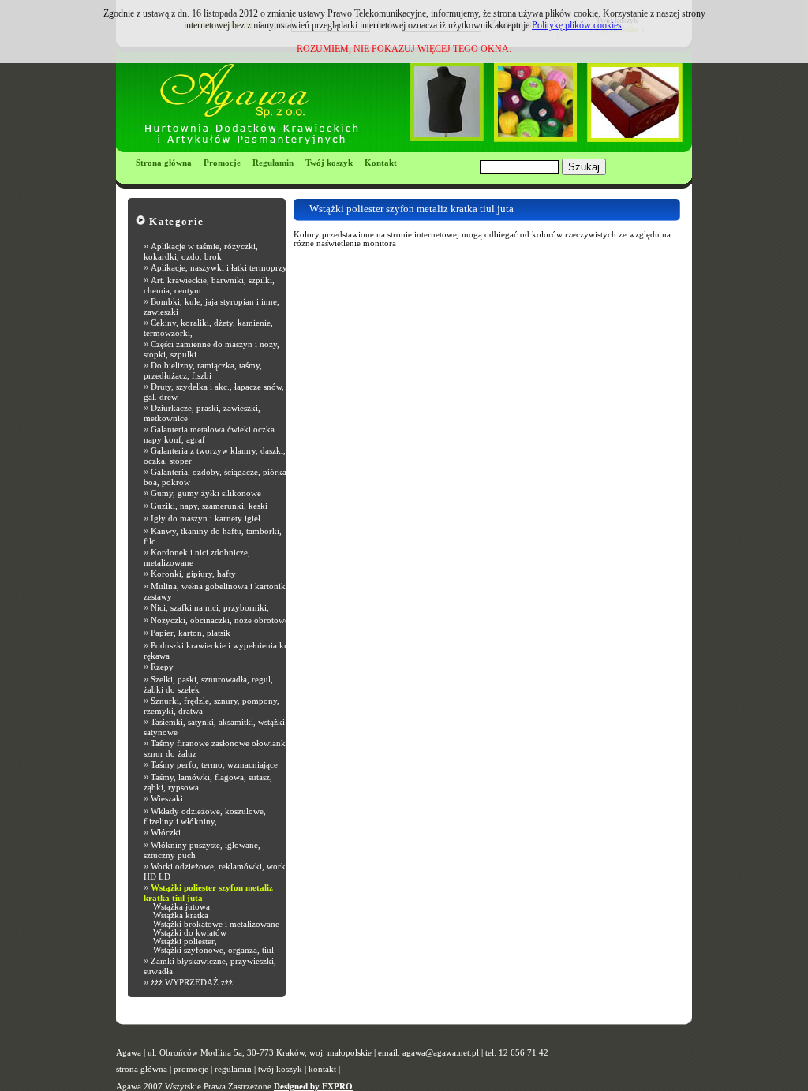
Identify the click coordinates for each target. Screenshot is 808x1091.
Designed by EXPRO (313, 1086)
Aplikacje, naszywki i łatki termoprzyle (222, 267)
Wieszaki (167, 798)
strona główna (141, 1069)
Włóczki (166, 832)
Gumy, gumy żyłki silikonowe (206, 493)
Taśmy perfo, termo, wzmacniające (214, 764)
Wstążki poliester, (185, 941)
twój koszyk (280, 1069)
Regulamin (273, 163)
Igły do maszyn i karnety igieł (205, 518)
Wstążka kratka (180, 915)
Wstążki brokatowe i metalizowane (216, 924)
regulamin (233, 1069)
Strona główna (164, 163)
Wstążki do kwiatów (189, 932)
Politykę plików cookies (577, 25)
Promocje (222, 163)
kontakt (322, 1069)
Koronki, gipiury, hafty (193, 574)
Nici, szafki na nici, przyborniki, (210, 607)
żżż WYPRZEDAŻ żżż (192, 982)
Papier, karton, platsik (190, 633)
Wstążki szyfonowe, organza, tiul (213, 950)
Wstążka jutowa (181, 906)
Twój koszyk (329, 163)
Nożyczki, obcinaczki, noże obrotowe (220, 620)
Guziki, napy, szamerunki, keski (209, 506)
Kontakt (381, 163)
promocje (191, 1069)
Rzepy (162, 667)
